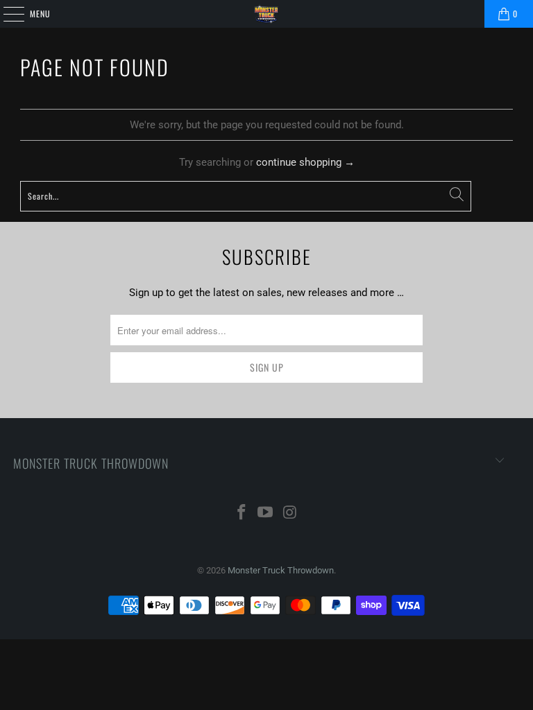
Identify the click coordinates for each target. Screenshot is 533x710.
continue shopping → (305, 162)
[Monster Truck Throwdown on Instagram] (290, 513)
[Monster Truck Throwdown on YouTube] (265, 513)
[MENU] (6, 14)
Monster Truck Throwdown (281, 570)
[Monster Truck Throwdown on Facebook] (241, 513)
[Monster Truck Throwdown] (266, 14)
